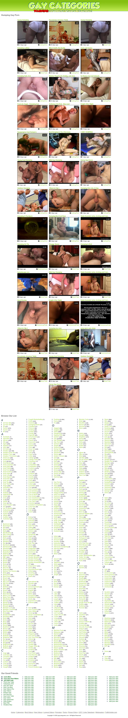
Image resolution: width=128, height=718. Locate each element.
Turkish (106, 562)
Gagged (56, 428)
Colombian (32, 461)
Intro (55, 550)
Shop (81, 651)
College (31, 458)
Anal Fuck (6, 470)
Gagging (57, 430)
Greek (56, 465)
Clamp (30, 438)
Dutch (30, 576)
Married (56, 634)
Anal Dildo (6, 466)
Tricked (106, 559)
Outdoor (81, 472)
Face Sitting (32, 611)
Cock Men (7, 677)
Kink (55, 580)
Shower (81, 656)
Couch (30, 475)
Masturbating (58, 644)
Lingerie (56, 611)
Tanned (107, 505)
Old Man (82, 458)
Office (81, 454)
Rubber (81, 604)
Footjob (31, 658)
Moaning (57, 663)
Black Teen (6, 597)
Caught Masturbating (35, 419)
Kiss (55, 583)
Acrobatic (6, 437)
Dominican (32, 552)
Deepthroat (32, 529)
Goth (55, 461)
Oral (80, 465)
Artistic (5, 501)
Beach (5, 561)
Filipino (30, 632)
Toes (106, 540)
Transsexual (108, 557)
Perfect (81, 498)
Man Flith (6, 703)
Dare (30, 524)
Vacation (107, 592)
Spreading (108, 451)
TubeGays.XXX (8, 684)
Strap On (107, 465)
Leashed (57, 601)
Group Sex (57, 473)
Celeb (30, 421)
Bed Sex (6, 568)
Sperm (106, 445)
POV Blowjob (83, 545)
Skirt (80, 665)
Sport (106, 449)
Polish (81, 531)
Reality (81, 578)
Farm (30, 618)
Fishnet (30, 639)
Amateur (6, 451)
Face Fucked (32, 609)
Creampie (31, 482)
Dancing (31, 520)
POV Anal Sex (83, 543)
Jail (55, 561)
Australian (6, 519)
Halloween (57, 487)
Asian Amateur (8, 505)
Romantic (82, 599)
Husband (57, 531)
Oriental (81, 470)
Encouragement (33, 587)
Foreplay (31, 660)
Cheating (31, 426)
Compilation (32, 466)
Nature (81, 433)
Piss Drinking (83, 519)
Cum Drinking (33, 491)
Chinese (31, 428)
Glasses (56, 451)
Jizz (55, 569)
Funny (56, 421)
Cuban (30, 484)
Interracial (57, 545)
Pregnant (82, 547)
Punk (80, 561)
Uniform (107, 583)
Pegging (82, 494)
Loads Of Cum (59, 615)
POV (80, 541)
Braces (5, 629)
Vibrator (107, 604)
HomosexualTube (42, 325)
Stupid (106, 477)
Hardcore (57, 496)
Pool (80, 534)
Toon (106, 547)
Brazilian (6, 630)
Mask (55, 636)
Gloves (56, 454)
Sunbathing (108, 482)
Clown (30, 451)
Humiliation (58, 524)
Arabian (5, 493)
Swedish (107, 486)
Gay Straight (58, 440)
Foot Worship (32, 655)
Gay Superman (8, 699)
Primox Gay (7, 692)
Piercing (82, 515)
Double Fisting (33, 559)
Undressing (108, 581)
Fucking (56, 419)
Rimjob (81, 594)
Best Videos (29, 712)
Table (106, 498)
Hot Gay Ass (7, 694)
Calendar (6, 655)
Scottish (81, 623)
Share (81, 643)
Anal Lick (6, 475)
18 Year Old (7, 423)
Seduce (81, 629)
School (81, 620)
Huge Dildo (58, 520)
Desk (30, 533)
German (56, 444)
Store (106, 456)
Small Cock (108, 426)
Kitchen (56, 585)
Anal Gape (6, 473)
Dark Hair (31, 526)
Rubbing (82, 606)
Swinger (107, 491)
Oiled (81, 456)
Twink (106, 564)
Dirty (30, 541)
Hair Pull (57, 482)
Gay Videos (7, 691)
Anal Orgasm (7, 477)
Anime (5, 489)
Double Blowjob (33, 557)
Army (4, 498)
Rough (81, 601)
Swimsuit (107, 489)
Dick (29, 538)
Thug (106, 529)
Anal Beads (7, 463)
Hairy (55, 486)
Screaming (82, 625)
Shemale (82, 648)
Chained (31, 423)
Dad (29, 517)
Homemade (58, 513)
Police (81, 529)
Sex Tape (82, 641)
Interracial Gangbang (61, 547)
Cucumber (32, 486)
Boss (4, 622)
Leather (56, 602)
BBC (4, 557)
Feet (29, 625)
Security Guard (84, 627)
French (30, 665)
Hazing (56, 501)
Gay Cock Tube (8, 696)
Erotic (30, 592)
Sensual (82, 637)
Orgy (80, 468)
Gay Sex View (8, 685)
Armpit (5, 496)
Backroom (6, 524)
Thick (106, 519)
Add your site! (29, 677)
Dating (30, 527)
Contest (31, 470)
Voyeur (106, 613)
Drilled (30, 571)
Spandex (107, 438)
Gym (55, 475)
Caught (5, 667)
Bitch (4, 588)
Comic (30, 463)
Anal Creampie (8, 465)
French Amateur (33, 667)
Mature (56, 648)
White (106, 634)
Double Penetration (35, 562)
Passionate (83, 491)
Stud (106, 473)
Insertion (57, 541)
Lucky (56, 625)
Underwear (108, 580)
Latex (56, 594)
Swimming (108, 487)
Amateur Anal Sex (9, 452)
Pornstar (82, 536)
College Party (33, 459)
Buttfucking (6, 644)
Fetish (30, 629)
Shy (80, 658)
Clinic (30, 447)
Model (56, 665)
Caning (5, 658)
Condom (31, 468)
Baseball (6, 548)
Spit (105, 447)
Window (107, 637)
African (5, 440)
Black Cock (7, 595)
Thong (106, 522)
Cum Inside (32, 496)
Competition (32, 465)
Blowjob (5, 606)
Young (106, 660)
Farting (30, 620)
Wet (105, 630)
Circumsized (32, 437)
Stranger (107, 463)
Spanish (107, 440)
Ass (4, 506)
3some (5, 428)
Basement (6, 550)
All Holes (6, 449)
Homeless (57, 512)
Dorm (30, 554)
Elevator (31, 583)
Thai (105, 515)
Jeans (56, 564)
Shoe (81, 649)
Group (56, 470)
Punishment (83, 559)
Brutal (5, 634)
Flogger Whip (33, 646)
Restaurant (82, 585)
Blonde (5, 602)
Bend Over (6, 574)
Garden (56, 437)
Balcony (5, 529)
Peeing (81, 493)
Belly (4, 573)
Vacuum (107, 594)
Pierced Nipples (84, 513)
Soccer (106, 431)
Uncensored (108, 573)
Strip (106, 468)
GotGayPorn (43, 45)
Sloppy (106, 423)
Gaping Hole (58, 435)
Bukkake (6, 636)
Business (6, 641)
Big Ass (5, 580)
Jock (55, 571)
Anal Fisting (7, 468)
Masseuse (57, 639)
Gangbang (57, 433)
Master (56, 641)
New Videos (38, 712)
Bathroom (6, 555)
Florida (30, 648)
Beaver (5, 566)
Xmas (106, 651)
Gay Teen (57, 442)
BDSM (5, 559)
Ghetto (56, 445)
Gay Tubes (7, 698)
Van (105, 599)
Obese (81, 452)
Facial (30, 613)
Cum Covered (33, 489)
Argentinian (7, 494)
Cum (30, 487)
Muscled (82, 426)
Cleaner (31, 445)
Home (56, 510)
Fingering (31, 634)
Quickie (81, 568)
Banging (6, 541)
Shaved (81, 644)
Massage (57, 637)
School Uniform (84, 622)
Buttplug (6, 648)
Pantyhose (82, 487)
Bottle (5, 623)
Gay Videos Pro (8, 689)
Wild (105, 636)
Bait (4, 527)
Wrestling (107, 644)
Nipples (81, 440)
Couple (30, 479)
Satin (80, 616)
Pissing (81, 522)
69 (4, 431)
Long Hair (57, 620)
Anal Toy (6, 482)
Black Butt (6, 594)
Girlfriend (57, 447)
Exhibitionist (32, 597)
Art (4, 500)
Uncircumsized (109, 574)
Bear (4, 564)
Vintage (107, 608)
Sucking (107, 480)
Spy (105, 454)
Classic (30, 440)
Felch (30, 627)
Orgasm (81, 466)
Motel (81, 421)
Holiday (56, 508)
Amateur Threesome (10, 456)
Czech (30, 512)
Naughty (82, 435)
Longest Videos (49, 712)
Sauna (81, 618)
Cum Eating (32, 493)
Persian (81, 503)
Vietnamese (108, 606)
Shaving (82, 646)
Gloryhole (57, 452)
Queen (81, 566)
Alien (4, 447)
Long (55, 618)
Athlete (5, 515)
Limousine (57, 609)
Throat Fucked (109, 527)
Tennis (106, 513)
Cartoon (5, 662)
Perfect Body (83, 500)
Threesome (108, 524)
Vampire (107, 597)
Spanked (107, 442)
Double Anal (32, 555)
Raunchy (82, 574)
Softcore (107, 435)
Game (56, 431)
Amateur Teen (7, 454)
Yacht (106, 656)
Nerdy (81, 438)
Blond (5, 601)
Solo (106, 437)
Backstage (6, 526)
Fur (55, 423)
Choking (31, 430)
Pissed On (82, 520)
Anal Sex (6, 480)
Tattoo (106, 506)
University (107, 585)
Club (30, 452)
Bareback (6, 545)
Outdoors (82, 473)
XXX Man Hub (8, 680)
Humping (57, 526)
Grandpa (57, 463)
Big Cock (6, 581)
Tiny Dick (107, 538)
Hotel (55, 517)
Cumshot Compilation (35, 505)
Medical (56, 651)
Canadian (6, 656)
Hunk (55, 529)
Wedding (107, 627)
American (6, 458)
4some (5, 430)
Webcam (107, 625)
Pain (80, 482)
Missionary (57, 662)
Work (106, 639)
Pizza (81, 524)
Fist (29, 641)
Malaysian (57, 632)
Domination (32, 550)
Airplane (6, 445)
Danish (30, 522)
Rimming (82, 595)
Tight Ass (107, 536)
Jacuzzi (56, 559)
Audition (6, 517)
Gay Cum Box (8, 687)
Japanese (57, 562)
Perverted (82, 505)
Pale (80, 486)
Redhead (82, 581)
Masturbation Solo (60, 646)
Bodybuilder (7, 615)
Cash (5, 663)
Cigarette (31, 435)
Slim (105, 421)
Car (4, 660)
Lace (55, 592)
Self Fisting (82, 632)
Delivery (31, 531)
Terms (65, 712)
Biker (4, 585)
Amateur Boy (7, 705)
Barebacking (7, 547)
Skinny (81, 663)
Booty (5, 620)
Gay (55, 438)
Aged (5, 444)
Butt (4, 643)
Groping (56, 468)
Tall (105, 501)
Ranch (81, 573)
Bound (5, 625)
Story (106, 458)
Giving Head (58, 449)
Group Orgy (58, 472)
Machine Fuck (58, 630)
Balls (4, 538)
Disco (30, 545)
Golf (55, 458)
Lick (55, 606)
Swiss (106, 493)
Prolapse (82, 550)
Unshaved (107, 587)
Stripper (107, 470)
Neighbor (82, 437)
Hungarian (57, 527)
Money (56, 667)
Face (30, 608)
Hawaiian (57, 498)
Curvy (30, 508)
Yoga (106, 658)
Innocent (57, 540)
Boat (4, 613)
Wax (105, 623)
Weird (106, 629)
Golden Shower (59, 456)
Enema (30, 588)
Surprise (107, 484)
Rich (80, 590)
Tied (105, 533)
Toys (106, 552)
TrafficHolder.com (111, 712)
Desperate (32, 534)
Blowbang (6, 604)
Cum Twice (32, 501)
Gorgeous (57, 459)
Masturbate (57, 643)
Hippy (56, 505)
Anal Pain (6, 479)
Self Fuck (82, 634)
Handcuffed (58, 489)
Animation (6, 487)
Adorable (6, 438)
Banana (5, 540)
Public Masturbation (85, 555)
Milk (55, 658)
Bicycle (5, 578)
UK (105, 571)
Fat (29, 622)
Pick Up (81, 512)
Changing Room (34, 425)
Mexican (57, 655)
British (5, 632)
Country (31, 477)
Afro (4, 442)
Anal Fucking (7, 472)
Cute (30, 510)
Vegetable (107, 601)
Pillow (81, 517)
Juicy (55, 573)
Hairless (56, 484)
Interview (57, 548)
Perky (81, 501)
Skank (81, 662)
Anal (4, 461)
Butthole (6, 646)
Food (30, 651)
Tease (106, 510)
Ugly (106, 569)
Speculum (107, 444)
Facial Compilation (34, 615)
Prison (81, 548)
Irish (55, 552)
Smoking (107, 428)
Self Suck (82, 636)
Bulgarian (6, 637)
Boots (5, 618)
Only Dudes (7, 701)
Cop (29, 472)
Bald (4, 531)
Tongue (107, 545)
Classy (30, 444)
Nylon (81, 447)
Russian (82, 608)
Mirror (56, 660)
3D (4, 426)
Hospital (56, 515)
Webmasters (100, 712)
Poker (81, 527)
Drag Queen (32, 566)
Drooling (31, 573)
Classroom (32, 442)
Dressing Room (33, 569)
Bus (4, 639)
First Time (31, 636)
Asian (5, 503)
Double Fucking (33, 561)
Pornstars (58, 712)
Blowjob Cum (7, 608)
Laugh (56, 599)
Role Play (82, 597)
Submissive (108, 479)
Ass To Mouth (7, 508)
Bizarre (5, 590)
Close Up (31, 449)
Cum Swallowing (34, 498)
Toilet (106, 541)
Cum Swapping (33, 500)
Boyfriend (6, 627)
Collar (30, 456)
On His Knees (83, 459)
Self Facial (82, 630)
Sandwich (82, 615)
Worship (107, 643)
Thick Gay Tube (8, 682)
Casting (5, 665)
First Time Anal (33, 637)
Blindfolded (7, 599)
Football (31, 656)
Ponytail (81, 533)
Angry (5, 486)
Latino (56, 597)
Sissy (81, 660)
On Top (81, 461)
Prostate (82, 552)
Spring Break (108, 452)
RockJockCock (42, 269)
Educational (32, 581)
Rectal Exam (83, 580)
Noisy (81, 442)
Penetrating (83, 496)
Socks (106, 433)
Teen (106, 512)
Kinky (56, 581)
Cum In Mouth (33, 494)
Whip (106, 632)
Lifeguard (57, 608)
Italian (56, 554)
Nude (81, 444)
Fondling (31, 649)
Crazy (30, 480)
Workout (107, 641)
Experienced (32, 601)
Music (81, 428)
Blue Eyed (6, 611)
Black (5, 592)
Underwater (108, 578)
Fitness (30, 643)
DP (29, 564)
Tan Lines (107, 503)
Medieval (57, 653)
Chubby (31, 431)
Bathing (5, 554)
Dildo (30, 540)
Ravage (81, 576)
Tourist (106, 550)
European (31, 595)
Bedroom (6, 569)
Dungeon (31, 574)
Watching (107, 620)
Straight (107, 459)
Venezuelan (108, 602)
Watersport (108, 622)
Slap (80, 667)
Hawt (55, 500)
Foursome (31, 663)
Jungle (56, 574)
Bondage (6, 616)
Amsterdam (7, 459)
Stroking (107, 472)
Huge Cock (57, 519)
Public (81, 554)
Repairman (83, 583)
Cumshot (31, 503)
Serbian (81, 639)
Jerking (56, 566)
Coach (30, 454)
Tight (106, 534)
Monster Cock (83, 419)
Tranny (106, 555)
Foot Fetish (32, 653)
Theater (107, 517)
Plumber (82, 526)
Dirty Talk (31, 543)
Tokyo (106, 543)
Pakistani (82, 484)
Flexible (31, 644)
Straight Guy (108, 461)
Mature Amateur (59, 649)
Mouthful (82, 423)
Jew (55, 568)
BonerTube (107, 45)
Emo (30, 585)
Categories (20, 712)
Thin (105, 520)
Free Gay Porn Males (11, 679)
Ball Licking (7, 534)
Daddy (30, 519)
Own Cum (82, 475)
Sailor (81, 613)
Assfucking (6, 510)
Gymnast (57, 477)
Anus (4, 491)
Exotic (30, 599)
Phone (81, 506)
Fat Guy (31, 623)
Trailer (106, 554)
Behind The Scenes (9, 571)
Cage (5, 653)
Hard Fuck (57, 494)
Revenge (82, 588)
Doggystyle (32, 548)
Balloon (5, 536)
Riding (81, 592)
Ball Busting (7, 533)
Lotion (56, 622)
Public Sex (82, 557)
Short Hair (82, 653)
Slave (106, 419)
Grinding (57, 466)
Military (56, 656)
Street (106, 466)
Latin (55, 595)
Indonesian (57, 538)
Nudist (81, 445)
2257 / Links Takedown (86, 712)
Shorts (81, 655)
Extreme (31, 602)
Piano (81, 510)
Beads (5, 562)
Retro (81, 587)
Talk (105, 500)
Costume (31, 473)
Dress (30, 568)
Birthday (6, 587)
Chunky (31, 433)
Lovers (56, 623)
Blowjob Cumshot (9, 609)
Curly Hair (31, 506)
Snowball (107, 430)
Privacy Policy (73, 712)
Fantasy (31, 616)
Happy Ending (59, 493)
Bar (4, 543)
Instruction (57, 543)
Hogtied (56, 506)
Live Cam (57, 613)
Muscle (81, 425)
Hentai (56, 503)
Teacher (107, 508)
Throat (106, 526)
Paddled (82, 480)
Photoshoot (83, 508)
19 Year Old (7, 425)
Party (80, 489)
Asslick (5, 513)
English (31, 590)
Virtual (106, 611)
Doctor (30, 547)
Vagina (106, 595)
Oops (81, 463)
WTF (106, 646)
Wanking (107, 618)
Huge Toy (57, 522)
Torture (106, 548)
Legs (55, 604)
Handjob (57, 491)
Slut (105, 425)
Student (107, 475)
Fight (30, 630)
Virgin (106, 609)
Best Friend (7, 576)
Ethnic (30, 594)
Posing (81, 540)
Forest (30, 662)
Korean (56, 587)
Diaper (30, 536)
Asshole (5, 512)
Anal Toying (7, 484)
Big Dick (6, 583)
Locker (56, 616)
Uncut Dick (108, 576)
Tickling (107, 531)
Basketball (6, 552)
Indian (56, 536)
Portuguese (83, 538)
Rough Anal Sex (84, 602)
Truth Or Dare (109, 561)
